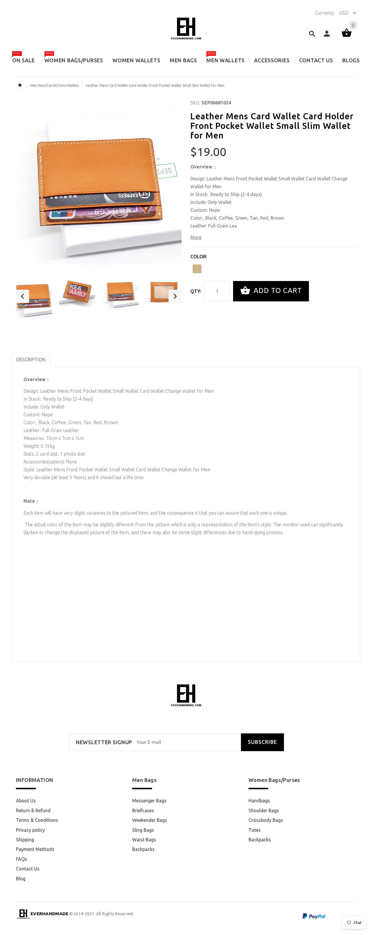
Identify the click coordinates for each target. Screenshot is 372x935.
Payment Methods (35, 849)
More (195, 237)
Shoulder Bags (263, 810)
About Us (26, 800)
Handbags (259, 800)
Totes (254, 830)
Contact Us (28, 868)
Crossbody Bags (265, 820)
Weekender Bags (149, 820)
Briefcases (143, 810)
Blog (21, 878)
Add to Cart (277, 290)
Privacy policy (30, 830)
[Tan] (197, 269)
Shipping (25, 839)
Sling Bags (143, 830)
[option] (34, 296)
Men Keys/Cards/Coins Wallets (54, 85)
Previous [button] (22, 296)
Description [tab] (30, 359)
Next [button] (175, 296)
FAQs (21, 859)
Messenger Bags (149, 800)
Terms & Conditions (37, 820)
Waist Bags (144, 839)
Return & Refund (33, 810)
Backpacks (143, 849)
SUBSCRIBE (262, 742)
